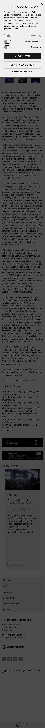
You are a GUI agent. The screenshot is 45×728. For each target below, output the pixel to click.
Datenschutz (17, 72)
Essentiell (34, 36)
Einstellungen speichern (22, 65)
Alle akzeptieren (22, 56)
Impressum (28, 72)
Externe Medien (31, 41)
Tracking (34, 47)
